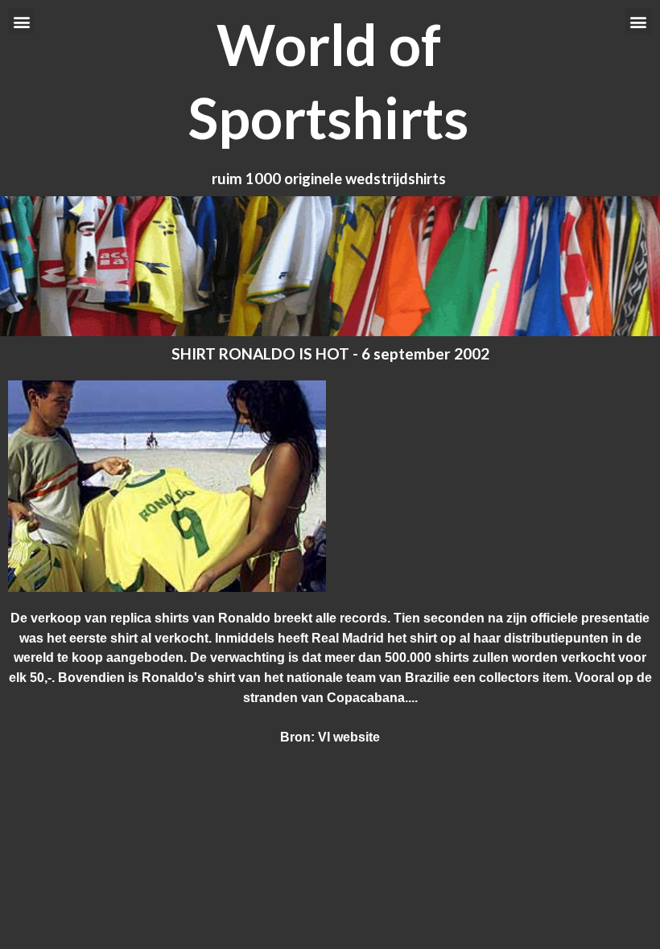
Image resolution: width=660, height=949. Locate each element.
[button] (21, 21)
